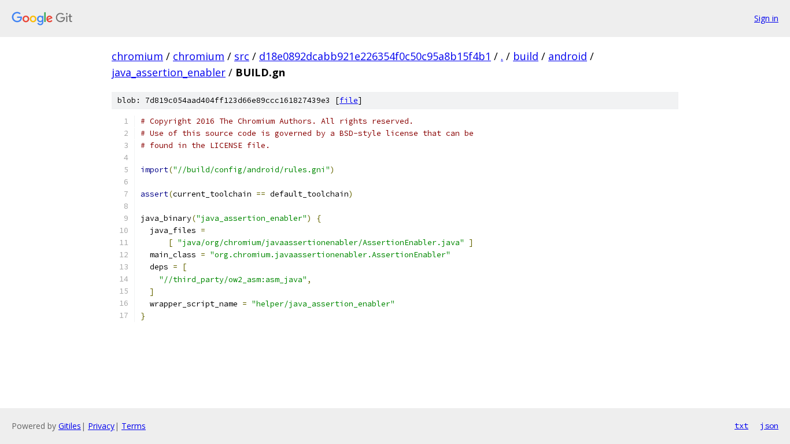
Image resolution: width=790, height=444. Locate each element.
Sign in (766, 18)
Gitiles (69, 425)
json (769, 425)
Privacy (101, 425)
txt (741, 425)
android (567, 56)
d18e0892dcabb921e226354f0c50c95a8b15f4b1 (375, 56)
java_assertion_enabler (169, 72)
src (241, 56)
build (525, 56)
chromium (137, 56)
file (348, 100)
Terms (133, 425)
